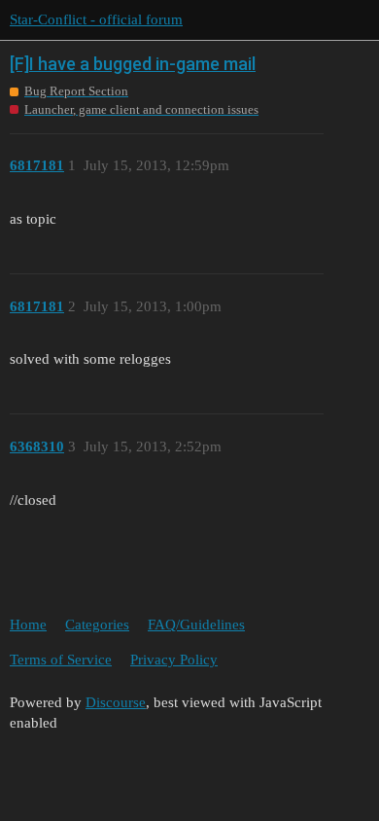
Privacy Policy (174, 659)
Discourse (116, 702)
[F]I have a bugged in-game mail (133, 64)
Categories (97, 624)
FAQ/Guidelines (196, 624)
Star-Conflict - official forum (96, 19)
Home (28, 624)
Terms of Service (61, 659)
